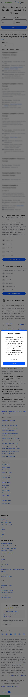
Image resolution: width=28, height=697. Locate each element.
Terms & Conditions (10, 341)
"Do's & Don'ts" (11, 350)
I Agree (14, 359)
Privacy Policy (14, 339)
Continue (14, 363)
